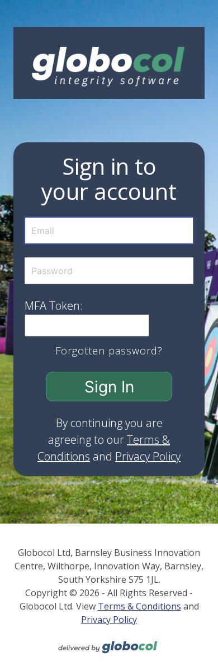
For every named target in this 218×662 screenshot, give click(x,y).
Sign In (109, 386)
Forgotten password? (109, 350)
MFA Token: (54, 305)
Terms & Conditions (139, 606)
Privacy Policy (148, 456)
